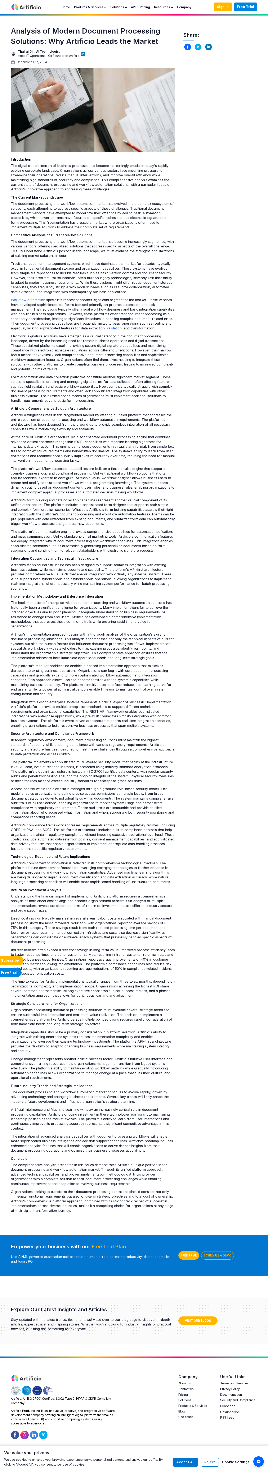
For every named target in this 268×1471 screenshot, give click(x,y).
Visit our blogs (198, 1320)
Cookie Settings (236, 1462)
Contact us (186, 1389)
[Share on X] (198, 47)
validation (114, 328)
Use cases (185, 1417)
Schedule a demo (218, 1255)
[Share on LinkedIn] (208, 47)
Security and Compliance (237, 1400)
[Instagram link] (24, 1434)
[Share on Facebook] (187, 47)
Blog (181, 1411)
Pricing (145, 7)
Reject (209, 1462)
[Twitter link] (43, 1435)
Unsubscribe (229, 1412)
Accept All (185, 1462)
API (133, 7)
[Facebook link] (15, 1434)
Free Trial (245, 7)
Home (66, 7)
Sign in (223, 7)
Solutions (184, 1400)
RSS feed (227, 1417)
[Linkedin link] (34, 1434)
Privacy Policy (230, 1389)
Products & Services (192, 1405)
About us (184, 1383)
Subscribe (228, 1406)
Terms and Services (234, 1383)
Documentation (231, 1394)
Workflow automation (28, 300)
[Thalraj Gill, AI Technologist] (83, 54)
